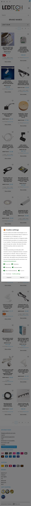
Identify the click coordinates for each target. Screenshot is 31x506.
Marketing (8, 267)
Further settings (16, 273)
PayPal (22, 270)
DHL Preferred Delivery (11, 270)
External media (18, 267)
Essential (8, 264)
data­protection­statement (9, 261)
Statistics (16, 264)
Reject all (22, 277)
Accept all (9, 277)
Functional (8, 273)
